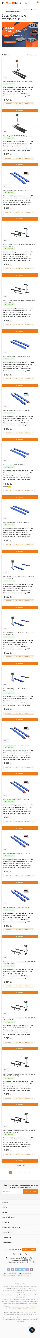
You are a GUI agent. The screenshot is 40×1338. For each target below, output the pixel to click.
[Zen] (31, 1269)
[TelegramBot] (20, 1269)
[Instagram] (16, 1269)
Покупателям (7, 1232)
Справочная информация (12, 1227)
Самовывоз (15, 1260)
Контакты (5, 1222)
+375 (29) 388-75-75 (14, 1250)
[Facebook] (13, 1269)
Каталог (5, 1202)
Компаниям (6, 1237)
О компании (7, 1242)
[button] (19, 23)
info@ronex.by (30, 1308)
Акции (4, 1207)
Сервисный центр (8, 1217)
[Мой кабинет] (33, 3)
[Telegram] (24, 1269)
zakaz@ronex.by (21, 1254)
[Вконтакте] (9, 1269)
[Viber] (28, 1269)
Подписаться (30, 1192)
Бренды (4, 1212)
